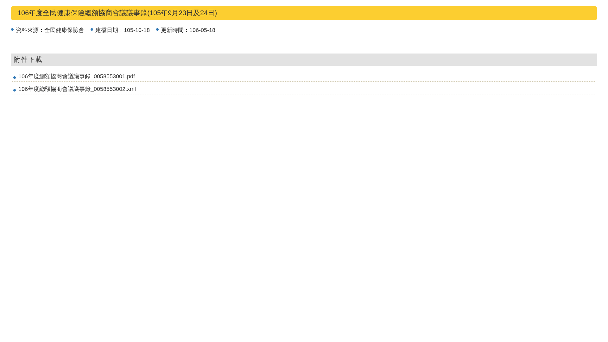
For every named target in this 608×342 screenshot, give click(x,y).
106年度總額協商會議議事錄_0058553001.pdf (76, 76)
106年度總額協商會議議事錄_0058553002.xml (77, 89)
